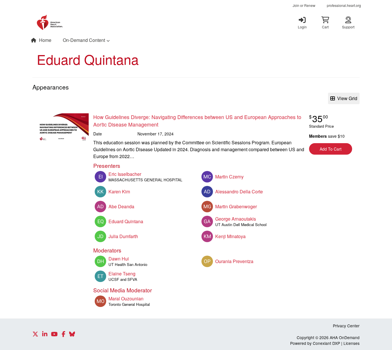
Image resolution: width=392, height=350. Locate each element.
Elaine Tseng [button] (121, 273)
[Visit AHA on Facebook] (63, 334)
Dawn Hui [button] (118, 258)
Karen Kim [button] (119, 191)
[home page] (86, 22)
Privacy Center (346, 325)
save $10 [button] (327, 136)
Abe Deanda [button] (121, 206)
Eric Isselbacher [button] (124, 174)
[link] (302, 22)
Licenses (352, 343)
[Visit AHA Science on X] (35, 334)
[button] (325, 22)
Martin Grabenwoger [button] (236, 206)
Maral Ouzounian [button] (125, 298)
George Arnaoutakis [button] (235, 218)
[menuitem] (304, 5)
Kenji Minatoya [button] (230, 236)
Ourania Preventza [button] (234, 261)
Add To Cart (330, 149)
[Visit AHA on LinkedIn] (44, 334)
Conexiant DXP (326, 343)
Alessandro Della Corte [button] (239, 191)
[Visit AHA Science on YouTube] (54, 334)
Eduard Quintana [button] (125, 221)
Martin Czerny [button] (229, 176)
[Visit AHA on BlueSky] (72, 334)
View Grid (346, 98)
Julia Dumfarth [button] (123, 236)
